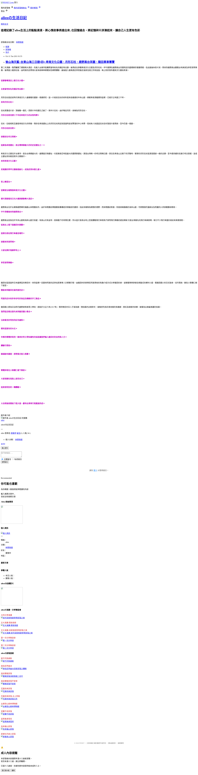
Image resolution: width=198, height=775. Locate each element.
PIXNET (81, 743)
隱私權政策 (112, 743)
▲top (3, 444)
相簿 (7, 47)
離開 (13, 770)
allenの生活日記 (14, 18)
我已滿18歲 (5, 770)
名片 (7, 52)
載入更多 (5, 448)
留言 (18, 433)
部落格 (8, 49)
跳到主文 (4, 24)
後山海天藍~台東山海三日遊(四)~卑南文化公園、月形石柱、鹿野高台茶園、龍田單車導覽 (60, 61)
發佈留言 (5, 462)
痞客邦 (13, 433)
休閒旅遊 (19, 42)
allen (2, 420)
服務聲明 (121, 743)
